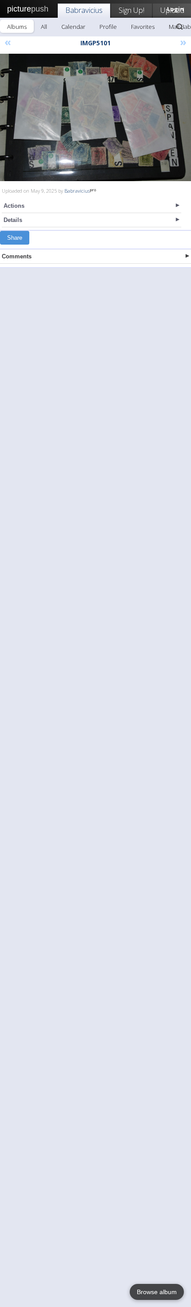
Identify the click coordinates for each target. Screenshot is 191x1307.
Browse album (157, 1291)
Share (14, 237)
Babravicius (84, 10)
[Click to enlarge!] (95, 117)
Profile (108, 27)
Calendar (73, 27)
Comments (17, 256)
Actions (14, 205)
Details (13, 220)
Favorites (143, 27)
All (44, 27)
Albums (17, 27)
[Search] (179, 27)
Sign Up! (131, 10)
